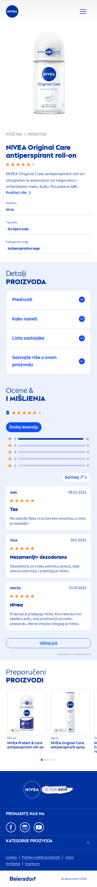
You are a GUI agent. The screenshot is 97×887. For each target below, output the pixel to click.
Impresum (32, 863)
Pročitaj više (16, 193)
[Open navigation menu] (83, 11)
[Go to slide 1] (42, 760)
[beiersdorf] (23, 879)
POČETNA (14, 134)
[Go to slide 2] (45, 760)
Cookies (11, 857)
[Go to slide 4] (51, 760)
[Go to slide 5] (53, 760)
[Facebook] (11, 827)
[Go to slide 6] (55, 759)
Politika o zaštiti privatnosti (41, 857)
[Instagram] (25, 827)
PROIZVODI (37, 134)
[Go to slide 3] (48, 760)
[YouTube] (39, 827)
